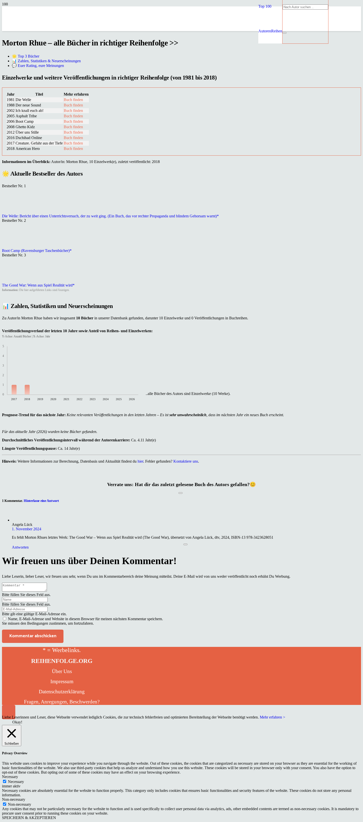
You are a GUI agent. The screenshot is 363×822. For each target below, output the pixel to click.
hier (140, 461)
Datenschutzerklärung (62, 692)
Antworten (20, 547)
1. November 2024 (26, 529)
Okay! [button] (17, 722)
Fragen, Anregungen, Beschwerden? (62, 702)
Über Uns (62, 671)
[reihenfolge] (146, 66)
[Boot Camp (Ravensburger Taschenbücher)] (14, 246)
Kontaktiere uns (185, 461)
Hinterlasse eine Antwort (41, 501)
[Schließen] (284, 33)
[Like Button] (180, 493)
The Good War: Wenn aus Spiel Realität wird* (38, 285)
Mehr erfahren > (272, 717)
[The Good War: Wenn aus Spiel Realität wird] (14, 281)
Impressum (61, 681)
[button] (264, 6)
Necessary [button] (10, 777)
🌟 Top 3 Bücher (25, 56)
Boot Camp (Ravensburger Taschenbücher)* (37, 250)
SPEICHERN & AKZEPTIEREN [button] (29, 818)
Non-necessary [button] (13, 799)
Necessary (16, 782)
